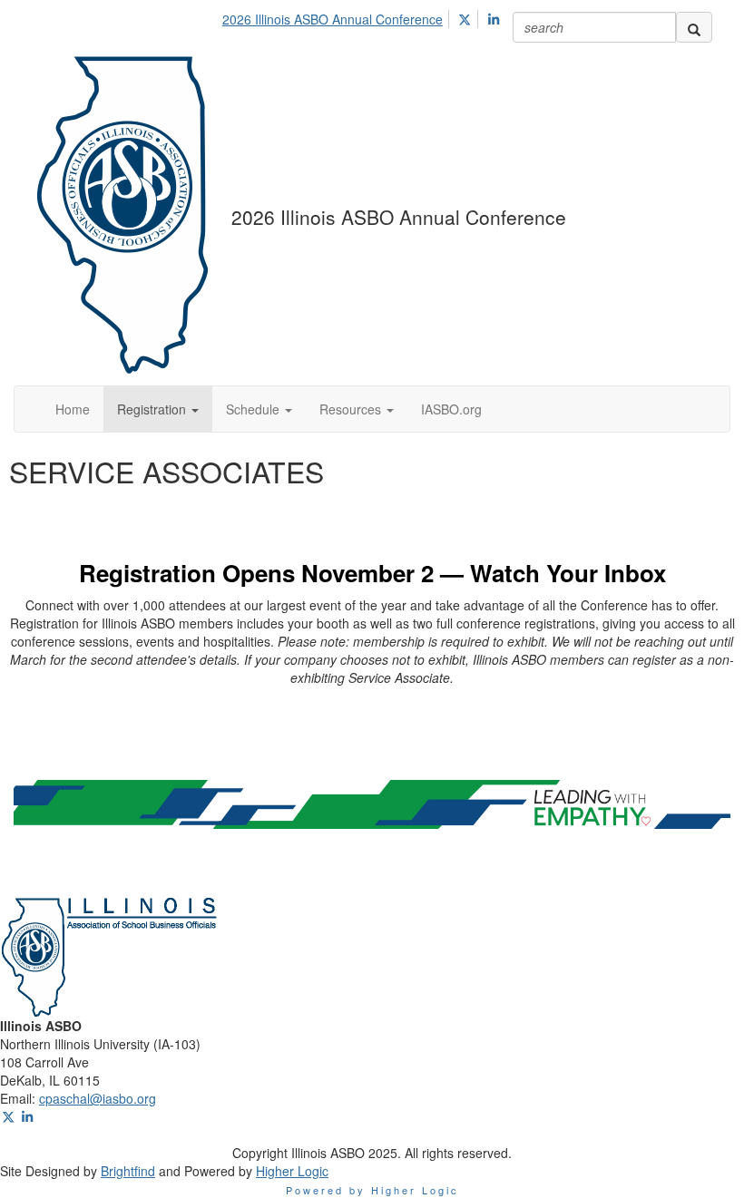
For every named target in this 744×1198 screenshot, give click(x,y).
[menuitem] (337, 16)
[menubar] (366, 16)
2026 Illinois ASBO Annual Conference (332, 19)
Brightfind (128, 1171)
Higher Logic (292, 1171)
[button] (157, 409)
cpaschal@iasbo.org (97, 1098)
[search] (694, 27)
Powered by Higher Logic (372, 1190)
